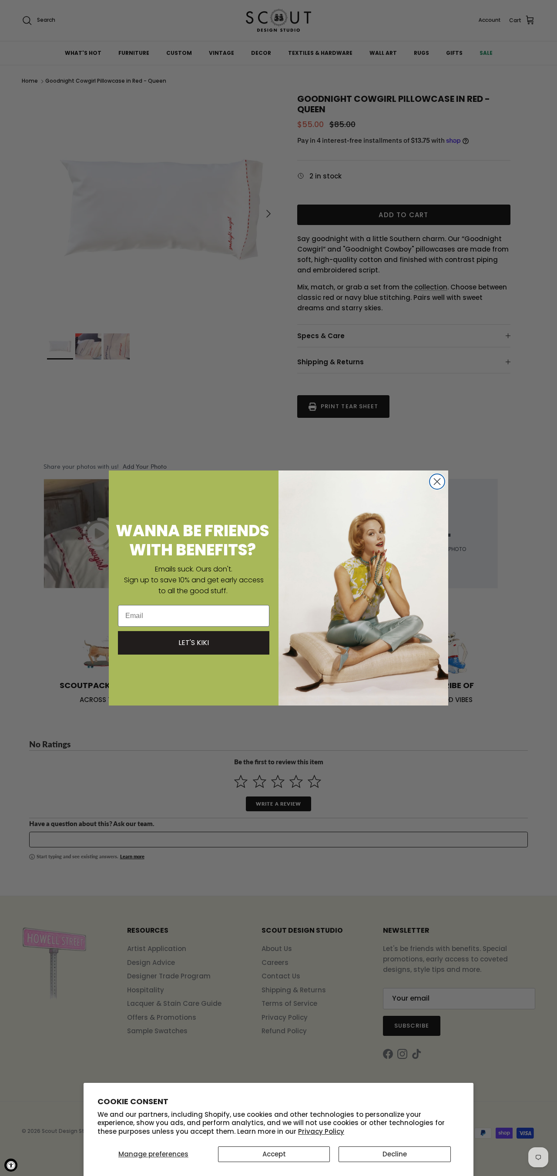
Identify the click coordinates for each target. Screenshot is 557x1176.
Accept (274, 1154)
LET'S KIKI (193, 643)
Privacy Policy (321, 1131)
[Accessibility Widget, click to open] (10, 1165)
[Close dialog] (437, 481)
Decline (395, 1154)
